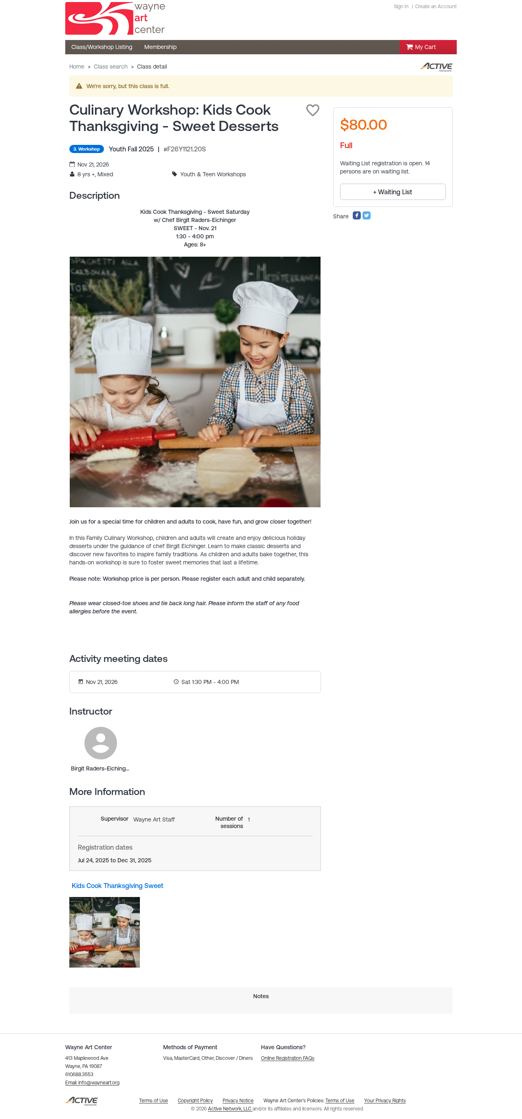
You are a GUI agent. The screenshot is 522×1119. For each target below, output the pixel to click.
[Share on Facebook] (357, 218)
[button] (312, 110)
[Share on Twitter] (367, 218)
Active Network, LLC (230, 1109)
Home (76, 66)
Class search (111, 66)
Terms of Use (339, 1100)
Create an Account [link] (436, 6)
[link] (100, 743)
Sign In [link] (401, 6)
